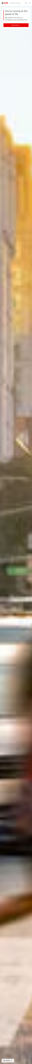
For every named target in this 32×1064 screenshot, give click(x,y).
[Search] (26, 3)
